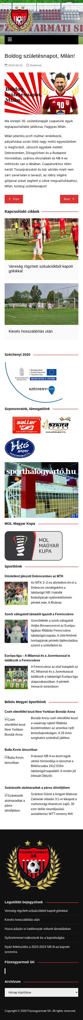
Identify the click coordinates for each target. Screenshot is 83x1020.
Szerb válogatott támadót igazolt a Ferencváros (39, 614)
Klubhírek (36, 65)
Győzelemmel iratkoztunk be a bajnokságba (34, 937)
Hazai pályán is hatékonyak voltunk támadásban (38, 928)
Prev (16, 199)
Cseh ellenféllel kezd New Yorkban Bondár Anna (40, 711)
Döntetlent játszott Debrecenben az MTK (34, 576)
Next (67, 199)
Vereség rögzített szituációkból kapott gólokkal (36, 910)
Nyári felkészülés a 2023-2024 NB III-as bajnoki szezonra (37, 949)
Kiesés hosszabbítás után (31, 331)
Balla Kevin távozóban (21, 749)
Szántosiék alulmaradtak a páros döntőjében (37, 787)
